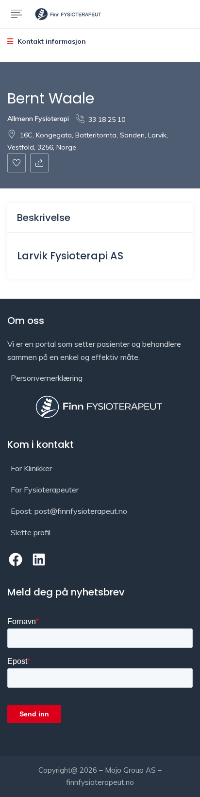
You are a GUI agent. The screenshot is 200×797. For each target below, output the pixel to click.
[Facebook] (15, 560)
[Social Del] (39, 162)
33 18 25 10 (106, 119)
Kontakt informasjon (51, 41)
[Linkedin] (39, 560)
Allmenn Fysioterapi (38, 118)
